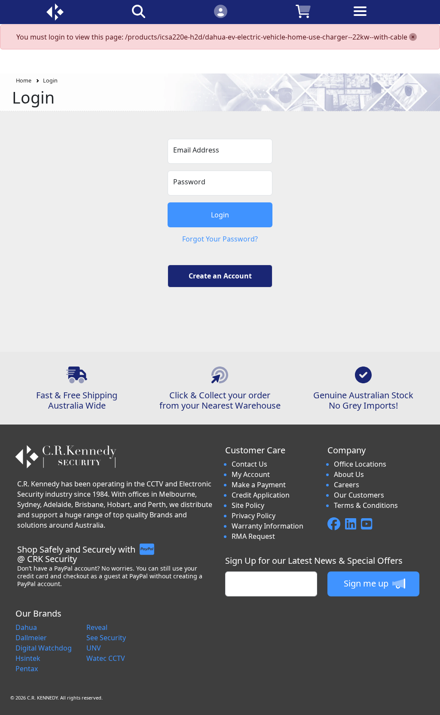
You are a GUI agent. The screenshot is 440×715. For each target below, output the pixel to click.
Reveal (96, 627)
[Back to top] (428, 703)
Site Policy (248, 505)
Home (23, 80)
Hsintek (27, 658)
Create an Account (220, 276)
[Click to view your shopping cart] (303, 10)
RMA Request (253, 536)
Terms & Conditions (366, 505)
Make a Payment (259, 484)
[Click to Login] (220, 10)
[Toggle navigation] (385, 17)
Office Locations (360, 464)
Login (50, 80)
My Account (251, 474)
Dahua (26, 627)
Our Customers (359, 495)
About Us (349, 474)
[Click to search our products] (138, 10)
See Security (106, 637)
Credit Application (261, 495)
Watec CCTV (105, 658)
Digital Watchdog (43, 648)
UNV (93, 648)
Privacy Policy (253, 515)
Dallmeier (31, 637)
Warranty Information (267, 526)
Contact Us (249, 464)
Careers (346, 484)
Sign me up (367, 583)
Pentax (26, 668)
